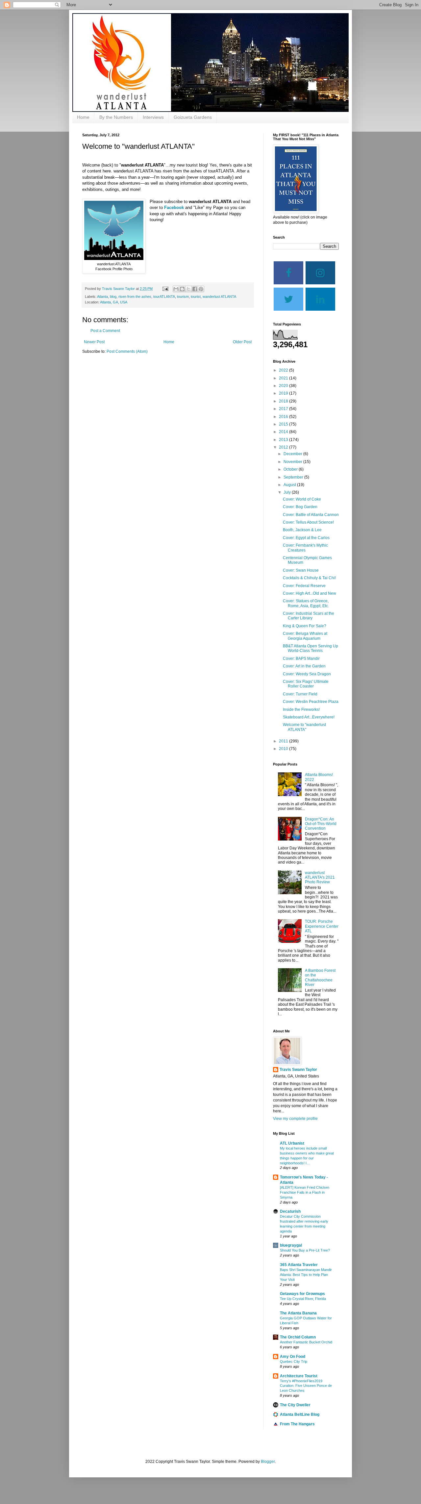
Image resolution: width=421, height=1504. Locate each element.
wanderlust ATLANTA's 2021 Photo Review (320, 877)
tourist (196, 296)
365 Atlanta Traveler (299, 1264)
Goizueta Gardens (193, 117)
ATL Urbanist (292, 1143)
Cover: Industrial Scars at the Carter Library (308, 615)
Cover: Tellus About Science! (308, 522)
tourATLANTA (164, 296)
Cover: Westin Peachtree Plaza (310, 701)
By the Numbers (116, 117)
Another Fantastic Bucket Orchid (306, 1342)
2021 (284, 378)
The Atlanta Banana (298, 1313)
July (288, 492)
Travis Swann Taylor (298, 1069)
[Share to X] (188, 289)
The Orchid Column (298, 1337)
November (293, 461)
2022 (284, 370)
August (290, 484)
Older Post (242, 342)
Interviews (153, 117)
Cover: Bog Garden (300, 507)
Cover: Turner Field (300, 694)
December (293, 454)
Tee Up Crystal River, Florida (303, 1299)
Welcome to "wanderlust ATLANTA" (304, 727)
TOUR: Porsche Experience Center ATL (321, 926)
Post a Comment (105, 330)
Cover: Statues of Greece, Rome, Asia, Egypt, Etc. (306, 603)
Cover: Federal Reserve (304, 585)
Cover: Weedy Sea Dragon (307, 674)
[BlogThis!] (182, 289)
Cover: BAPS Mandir (301, 658)
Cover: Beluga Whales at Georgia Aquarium (305, 635)
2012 (284, 447)
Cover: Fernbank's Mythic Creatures (305, 547)
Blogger (268, 1461)
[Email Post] (165, 289)
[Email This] (176, 289)
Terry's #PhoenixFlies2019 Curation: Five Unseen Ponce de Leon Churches (306, 1386)
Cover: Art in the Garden (304, 666)
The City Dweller (295, 1405)
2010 (284, 748)
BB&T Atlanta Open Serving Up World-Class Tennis (310, 648)
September (294, 477)
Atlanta (102, 296)
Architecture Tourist (298, 1376)
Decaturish (290, 1211)
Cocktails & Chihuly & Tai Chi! (309, 578)
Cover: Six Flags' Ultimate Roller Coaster (306, 683)
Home (83, 117)
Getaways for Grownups (302, 1293)
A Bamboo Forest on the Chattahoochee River (320, 977)
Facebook (174, 207)
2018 (284, 401)
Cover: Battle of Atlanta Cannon (311, 514)
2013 (284, 439)
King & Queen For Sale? (304, 626)
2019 (284, 393)
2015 (284, 424)
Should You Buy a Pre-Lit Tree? (305, 1250)
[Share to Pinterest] (201, 289)
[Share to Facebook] (194, 289)
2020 (284, 385)
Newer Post (94, 342)
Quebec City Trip (293, 1361)
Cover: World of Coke (302, 499)
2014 (284, 431)
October (291, 469)
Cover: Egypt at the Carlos (306, 537)
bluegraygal (291, 1245)
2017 (284, 408)
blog (113, 296)
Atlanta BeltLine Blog (299, 1414)
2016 (284, 416)
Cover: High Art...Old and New (309, 593)
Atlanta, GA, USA (113, 302)
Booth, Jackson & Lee (302, 530)
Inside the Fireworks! (301, 709)
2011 (284, 741)
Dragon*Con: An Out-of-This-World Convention (320, 824)
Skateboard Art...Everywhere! (308, 717)
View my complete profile (295, 1118)
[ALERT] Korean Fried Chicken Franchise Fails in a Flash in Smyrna (304, 1192)
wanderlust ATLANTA (219, 296)
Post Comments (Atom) (127, 351)
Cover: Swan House (301, 570)
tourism (183, 296)
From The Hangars (297, 1424)
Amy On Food (292, 1356)
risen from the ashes (134, 296)
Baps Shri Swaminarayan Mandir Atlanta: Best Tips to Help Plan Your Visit (306, 1275)
